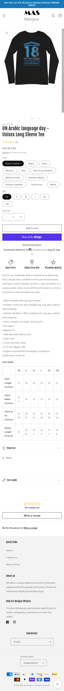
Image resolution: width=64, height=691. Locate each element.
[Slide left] (25, 118)
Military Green (13, 177)
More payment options (32, 244)
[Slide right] (38, 118)
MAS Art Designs (26, 685)
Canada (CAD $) (31, 663)
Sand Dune (38, 185)
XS (7, 196)
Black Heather (13, 163)
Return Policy (13, 564)
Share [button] (9, 457)
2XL (7, 203)
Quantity (6, 210)
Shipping (5, 152)
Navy (44, 163)
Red (24, 170)
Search (9, 550)
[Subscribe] (49, 642)
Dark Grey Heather (43, 170)
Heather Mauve (36, 177)
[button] (3, 15)
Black (31, 163)
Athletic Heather (14, 184)
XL (45, 196)
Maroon (10, 170)
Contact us (11, 557)
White (53, 184)
